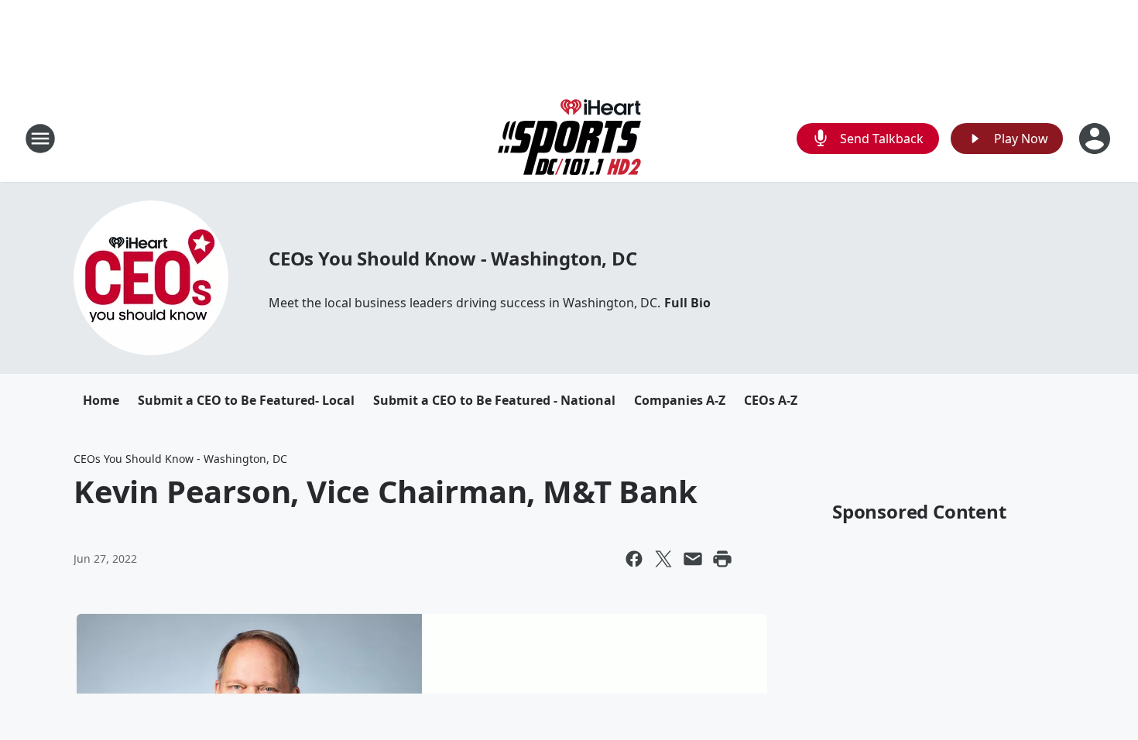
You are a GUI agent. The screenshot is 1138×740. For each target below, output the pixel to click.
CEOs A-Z (770, 400)
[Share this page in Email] (693, 559)
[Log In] (1096, 138)
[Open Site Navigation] (40, 138)
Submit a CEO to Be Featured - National (494, 400)
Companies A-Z (679, 400)
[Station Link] (569, 138)
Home (101, 400)
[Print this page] (722, 559)
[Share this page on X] (663, 559)
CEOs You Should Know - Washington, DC (453, 258)
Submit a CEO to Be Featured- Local (246, 400)
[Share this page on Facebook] (634, 559)
